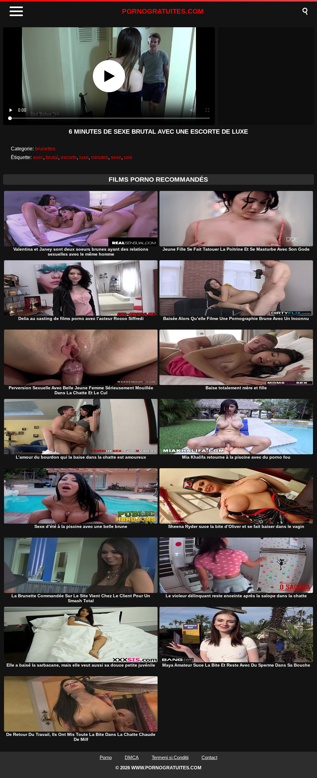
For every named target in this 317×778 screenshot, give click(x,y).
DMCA (132, 757)
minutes (99, 157)
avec (38, 157)
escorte (69, 157)
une (128, 157)
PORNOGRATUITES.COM (162, 11)
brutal (52, 157)
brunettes (45, 148)
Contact (209, 757)
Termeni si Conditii (170, 757)
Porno (106, 757)
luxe (84, 157)
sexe (116, 157)
